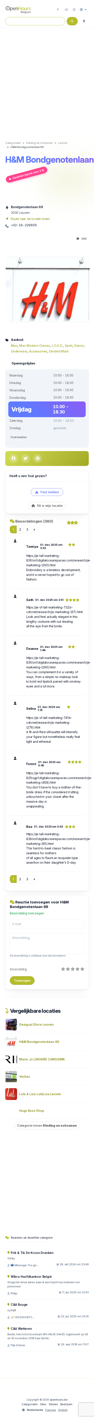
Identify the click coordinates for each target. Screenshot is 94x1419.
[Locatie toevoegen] (57, 9)
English (63, 1410)
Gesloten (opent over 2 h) (28, 174)
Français (50, 1410)
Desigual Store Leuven (36, 1024)
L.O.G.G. (57, 345)
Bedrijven (66, 1404)
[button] (83, 9)
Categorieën (30, 1404)
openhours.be (59, 1399)
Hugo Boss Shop (31, 1110)
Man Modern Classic (34, 345)
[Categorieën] (74, 9)
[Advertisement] (47, 80)
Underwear (19, 351)
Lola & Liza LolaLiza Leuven (40, 1094)
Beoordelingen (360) (34, 521)
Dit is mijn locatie (49, 505)
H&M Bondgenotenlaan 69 (39, 1042)
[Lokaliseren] (84, 21)
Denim (79, 345)
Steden (53, 1404)
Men (14, 345)
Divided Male (59, 351)
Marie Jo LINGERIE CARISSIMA (42, 1059)
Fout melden (18, 437)
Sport (69, 345)
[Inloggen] (66, 9)
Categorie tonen (47, 1125)
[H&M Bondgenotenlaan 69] (48, 289)
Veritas (24, 1076)
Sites (43, 1404)
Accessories (38, 351)
